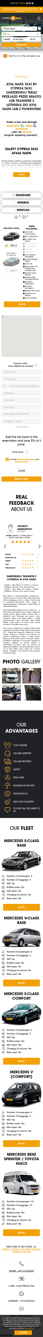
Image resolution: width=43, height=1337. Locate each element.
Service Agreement (26, 459)
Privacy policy (21, 462)
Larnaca (6, 1249)
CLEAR (21, 470)
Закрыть (41, 9)
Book (22, 304)
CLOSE (23, 1332)
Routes (25, 76)
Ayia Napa (25, 1249)
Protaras (35, 1249)
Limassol (17, 1252)
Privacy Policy (29, 1328)
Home (17, 76)
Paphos (15, 1249)
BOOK (21, 907)
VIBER (28, 125)
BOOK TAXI (21, 479)
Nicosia (26, 1252)
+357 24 (21, 132)
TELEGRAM (21, 129)
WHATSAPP (12, 125)
